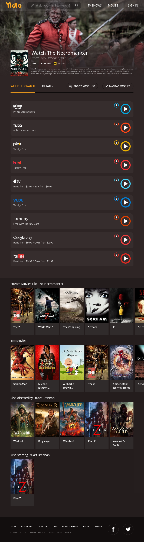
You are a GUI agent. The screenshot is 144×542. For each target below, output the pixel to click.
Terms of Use (55, 532)
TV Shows (95, 5)
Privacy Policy (37, 532)
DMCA (68, 532)
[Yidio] (14, 5)
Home (13, 526)
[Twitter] (128, 529)
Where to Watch (23, 86)
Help (55, 526)
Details (47, 86)
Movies (113, 5)
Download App (70, 526)
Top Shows (26, 526)
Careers (98, 526)
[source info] (116, 105)
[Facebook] (113, 529)
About (86, 526)
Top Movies (42, 526)
